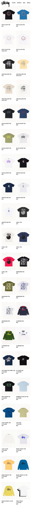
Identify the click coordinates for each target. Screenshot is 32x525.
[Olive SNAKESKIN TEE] (9, 286)
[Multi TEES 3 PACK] (23, 491)
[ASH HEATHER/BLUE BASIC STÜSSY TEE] (23, 438)
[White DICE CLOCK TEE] (23, 39)
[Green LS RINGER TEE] (9, 335)
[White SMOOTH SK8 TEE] (9, 212)
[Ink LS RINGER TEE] (23, 311)
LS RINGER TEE (20, 321)
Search (19, 2)
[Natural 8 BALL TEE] (9, 237)
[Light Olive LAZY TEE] (23, 412)
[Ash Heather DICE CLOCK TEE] (9, 39)
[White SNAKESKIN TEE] (9, 311)
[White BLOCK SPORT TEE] (9, 162)
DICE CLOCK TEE (6, 24)
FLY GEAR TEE (19, 370)
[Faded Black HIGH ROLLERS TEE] (9, 64)
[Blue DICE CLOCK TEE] (23, 14)
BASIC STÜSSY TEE (21, 449)
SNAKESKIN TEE (20, 271)
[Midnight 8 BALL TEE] (23, 237)
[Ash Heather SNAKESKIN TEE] (23, 286)
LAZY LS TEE (5, 449)
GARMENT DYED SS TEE (22, 396)
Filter (13, 2)
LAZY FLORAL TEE (6, 422)
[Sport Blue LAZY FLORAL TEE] (9, 412)
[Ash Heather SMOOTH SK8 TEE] (23, 187)
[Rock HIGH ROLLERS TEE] (9, 88)
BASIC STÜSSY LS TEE (21, 475)
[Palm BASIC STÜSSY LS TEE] (9, 491)
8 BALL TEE (19, 222)
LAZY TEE (18, 422)
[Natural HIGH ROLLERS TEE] (23, 88)
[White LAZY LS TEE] (9, 438)
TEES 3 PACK (19, 501)
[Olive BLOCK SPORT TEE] (9, 138)
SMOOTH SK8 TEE (20, 173)
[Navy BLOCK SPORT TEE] (23, 113)
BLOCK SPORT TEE (6, 123)
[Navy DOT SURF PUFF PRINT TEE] (9, 360)
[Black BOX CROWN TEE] (9, 386)
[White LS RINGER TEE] (23, 335)
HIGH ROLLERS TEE (6, 74)
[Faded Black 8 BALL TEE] (23, 212)
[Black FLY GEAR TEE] (23, 360)
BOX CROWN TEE (6, 396)
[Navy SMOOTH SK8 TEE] (9, 187)
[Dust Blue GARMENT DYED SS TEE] (23, 386)
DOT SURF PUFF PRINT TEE (8, 370)
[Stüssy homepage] (5, 4)
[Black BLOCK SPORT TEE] (9, 113)
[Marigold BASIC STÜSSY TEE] (9, 464)
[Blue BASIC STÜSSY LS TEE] (23, 464)
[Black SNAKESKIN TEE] (23, 261)
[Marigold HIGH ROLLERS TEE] (23, 64)
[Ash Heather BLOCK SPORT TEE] (23, 138)
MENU (28, 2)
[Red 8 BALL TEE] (9, 261)
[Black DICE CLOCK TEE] (9, 14)
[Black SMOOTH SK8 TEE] (23, 162)
